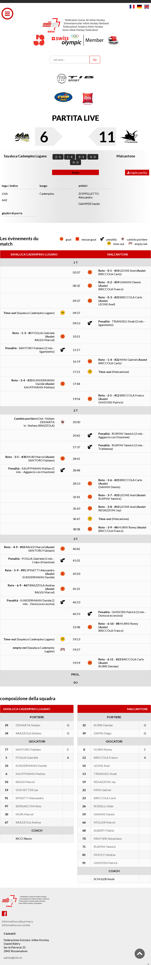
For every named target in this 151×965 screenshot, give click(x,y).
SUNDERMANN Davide (31, 765)
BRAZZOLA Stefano (28, 733)
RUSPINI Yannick (105, 846)
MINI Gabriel (102, 790)
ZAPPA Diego (102, 733)
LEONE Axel (102, 765)
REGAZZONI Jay (105, 782)
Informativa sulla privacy (17, 921)
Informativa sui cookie (16, 925)
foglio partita (138, 172)
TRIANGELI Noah (105, 773)
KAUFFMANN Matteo (30, 773)
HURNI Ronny (103, 749)
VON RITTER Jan (27, 790)
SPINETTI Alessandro (30, 798)
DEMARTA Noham (28, 725)
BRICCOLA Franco (106, 757)
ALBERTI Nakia (104, 830)
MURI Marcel (24, 814)
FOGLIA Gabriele (27, 757)
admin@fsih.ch (13, 957)
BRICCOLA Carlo (105, 798)
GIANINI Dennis (104, 814)
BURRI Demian (103, 725)
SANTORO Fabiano (28, 749)
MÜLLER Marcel (104, 822)
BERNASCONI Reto (28, 806)
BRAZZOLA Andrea (28, 822)
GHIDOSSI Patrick (106, 863)
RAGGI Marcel (25, 782)
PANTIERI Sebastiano (108, 838)
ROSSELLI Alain (103, 806)
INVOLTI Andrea (104, 854)
